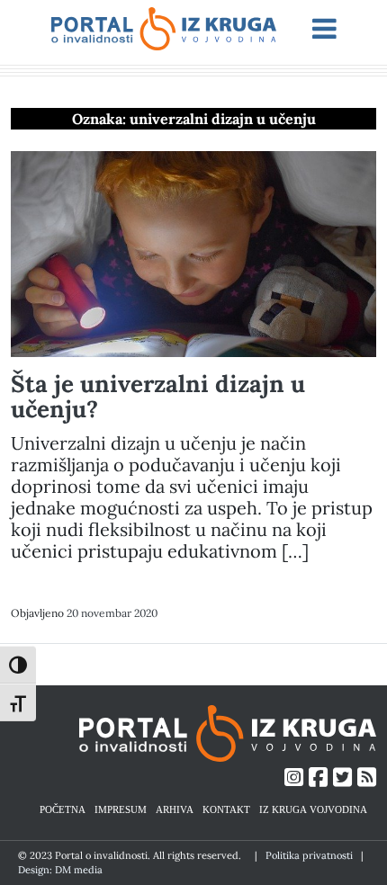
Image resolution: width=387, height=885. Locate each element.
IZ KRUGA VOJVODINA (313, 809)
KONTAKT (226, 809)
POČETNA (63, 809)
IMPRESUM (120, 809)
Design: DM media (60, 869)
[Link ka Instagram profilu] (293, 777)
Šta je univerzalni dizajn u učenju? (158, 396)
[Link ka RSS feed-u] (366, 777)
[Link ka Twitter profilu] (342, 777)
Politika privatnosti (309, 855)
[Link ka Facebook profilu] (318, 777)
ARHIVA (175, 809)
